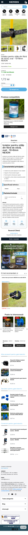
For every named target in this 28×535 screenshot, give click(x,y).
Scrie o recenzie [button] (14, 239)
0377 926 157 (4, 468)
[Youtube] (12, 494)
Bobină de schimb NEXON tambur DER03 (19, 330)
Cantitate (3, 83)
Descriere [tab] (14, 140)
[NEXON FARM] (14, 2)
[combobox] (14, 6)
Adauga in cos (14, 126)
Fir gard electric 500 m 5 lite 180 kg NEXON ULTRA (8, 330)
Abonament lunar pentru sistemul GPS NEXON (16, 370)
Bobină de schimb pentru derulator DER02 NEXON (16, 414)
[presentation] (2, 111)
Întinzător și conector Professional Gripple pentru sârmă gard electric (17, 449)
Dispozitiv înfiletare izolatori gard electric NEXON (17, 360)
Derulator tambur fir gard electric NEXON (16, 404)
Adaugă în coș (15, 89)
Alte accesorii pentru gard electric (13, 354)
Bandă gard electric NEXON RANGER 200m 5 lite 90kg (13, 121)
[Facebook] (9, 494)
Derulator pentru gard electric (11, 389)
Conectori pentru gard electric (11, 423)
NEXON (2, 54)
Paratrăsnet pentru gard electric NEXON (18, 379)
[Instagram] (16, 494)
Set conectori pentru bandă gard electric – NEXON (18, 430)
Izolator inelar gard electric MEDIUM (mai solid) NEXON (14, 277)
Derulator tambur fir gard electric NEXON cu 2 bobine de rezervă (18, 396)
